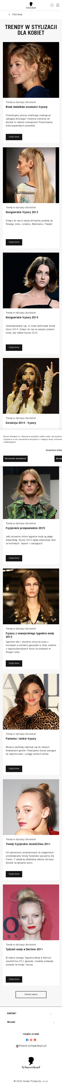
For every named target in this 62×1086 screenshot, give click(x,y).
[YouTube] (35, 1040)
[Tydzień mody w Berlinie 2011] (31, 935)
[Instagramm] (31, 1040)
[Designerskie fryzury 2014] (31, 304)
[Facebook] (27, 1040)
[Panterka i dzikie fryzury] (31, 725)
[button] (29, 1013)
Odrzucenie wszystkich (15, 459)
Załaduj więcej (31, 995)
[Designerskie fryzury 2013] (31, 198)
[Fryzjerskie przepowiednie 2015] (31, 514)
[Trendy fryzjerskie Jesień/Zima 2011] (31, 830)
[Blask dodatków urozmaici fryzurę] (31, 93)
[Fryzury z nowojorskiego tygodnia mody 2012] (31, 620)
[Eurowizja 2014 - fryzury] (31, 409)
